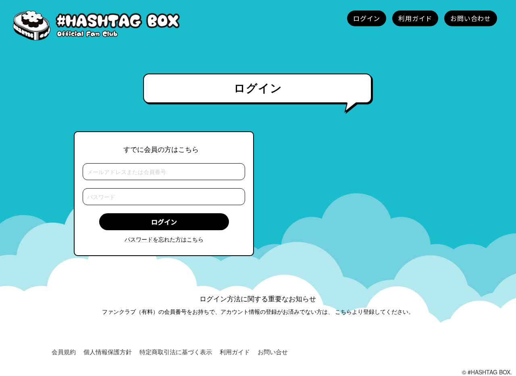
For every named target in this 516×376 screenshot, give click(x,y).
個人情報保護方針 (107, 351)
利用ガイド (235, 351)
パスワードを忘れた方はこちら (164, 239)
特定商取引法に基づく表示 (175, 351)
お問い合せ (273, 351)
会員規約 (64, 351)
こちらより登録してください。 (374, 311)
